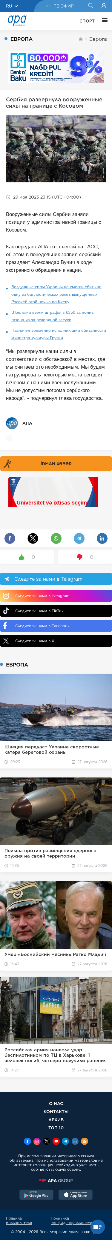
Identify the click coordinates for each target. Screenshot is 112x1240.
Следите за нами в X (34, 641)
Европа (98, 39)
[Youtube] (56, 1142)
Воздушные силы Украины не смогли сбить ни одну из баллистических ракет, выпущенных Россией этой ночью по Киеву (56, 294)
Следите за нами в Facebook (42, 626)
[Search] (90, 6)
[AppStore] (76, 1195)
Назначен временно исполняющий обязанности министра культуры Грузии (58, 334)
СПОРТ (87, 21)
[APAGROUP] (56, 1180)
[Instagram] (37, 1142)
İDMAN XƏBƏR (56, 463)
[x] (46, 1142)
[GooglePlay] (36, 1195)
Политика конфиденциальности (71, 1220)
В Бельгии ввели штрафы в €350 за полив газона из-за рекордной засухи (52, 316)
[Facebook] (27, 1142)
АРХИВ (56, 1119)
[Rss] (84, 1142)
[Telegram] (65, 1142)
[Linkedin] (75, 1142)
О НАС (56, 1103)
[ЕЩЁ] (103, 21)
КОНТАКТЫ (56, 1111)
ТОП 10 (56, 1127)
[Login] (104, 6)
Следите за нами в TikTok (39, 611)
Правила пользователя (19, 1220)
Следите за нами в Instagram (42, 596)
